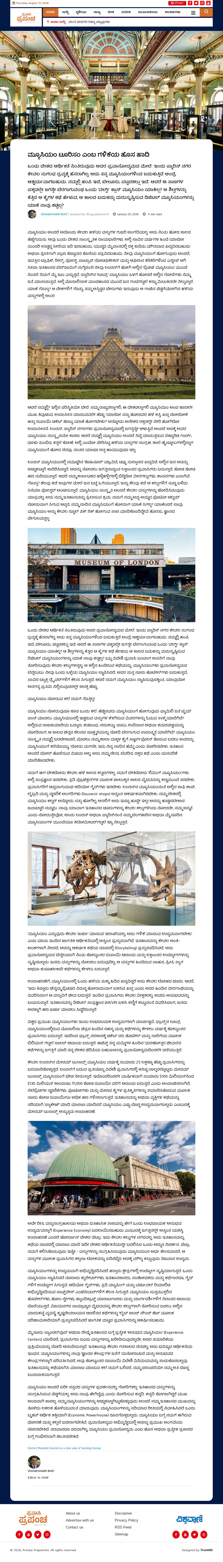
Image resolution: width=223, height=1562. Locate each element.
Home (50, 12)
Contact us (74, 1527)
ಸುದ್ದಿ (65, 12)
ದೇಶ (111, 12)
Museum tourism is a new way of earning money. (69, 1448)
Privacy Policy (126, 1520)
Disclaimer (123, 1513)
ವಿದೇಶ (126, 12)
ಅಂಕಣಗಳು (173, 12)
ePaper (179, 3)
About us (73, 1513)
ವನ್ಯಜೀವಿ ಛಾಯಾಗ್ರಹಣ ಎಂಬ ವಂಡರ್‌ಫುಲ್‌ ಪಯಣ (101, 22)
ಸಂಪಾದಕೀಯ (148, 12)
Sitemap (121, 1534)
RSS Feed (123, 1527)
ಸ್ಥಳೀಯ (81, 12)
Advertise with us (80, 1520)
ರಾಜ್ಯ (97, 12)
